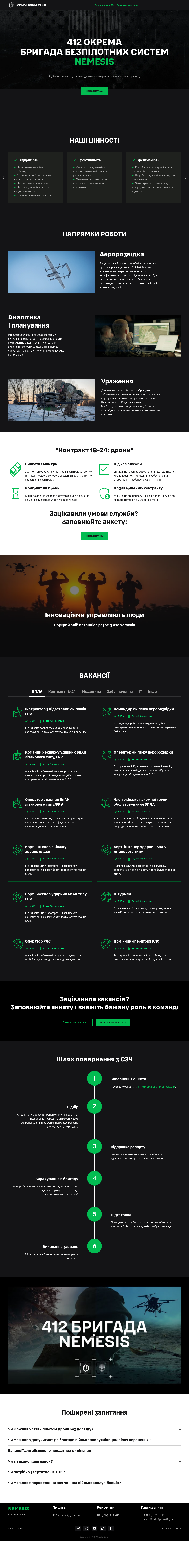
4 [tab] (96, 208)
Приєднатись (124, 5)
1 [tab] (83, 208)
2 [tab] (88, 208)
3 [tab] (92, 208)
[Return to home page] (28, 5)
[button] (94, 91)
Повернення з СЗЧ (104, 5)
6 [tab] (105, 208)
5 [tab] (101, 208)
